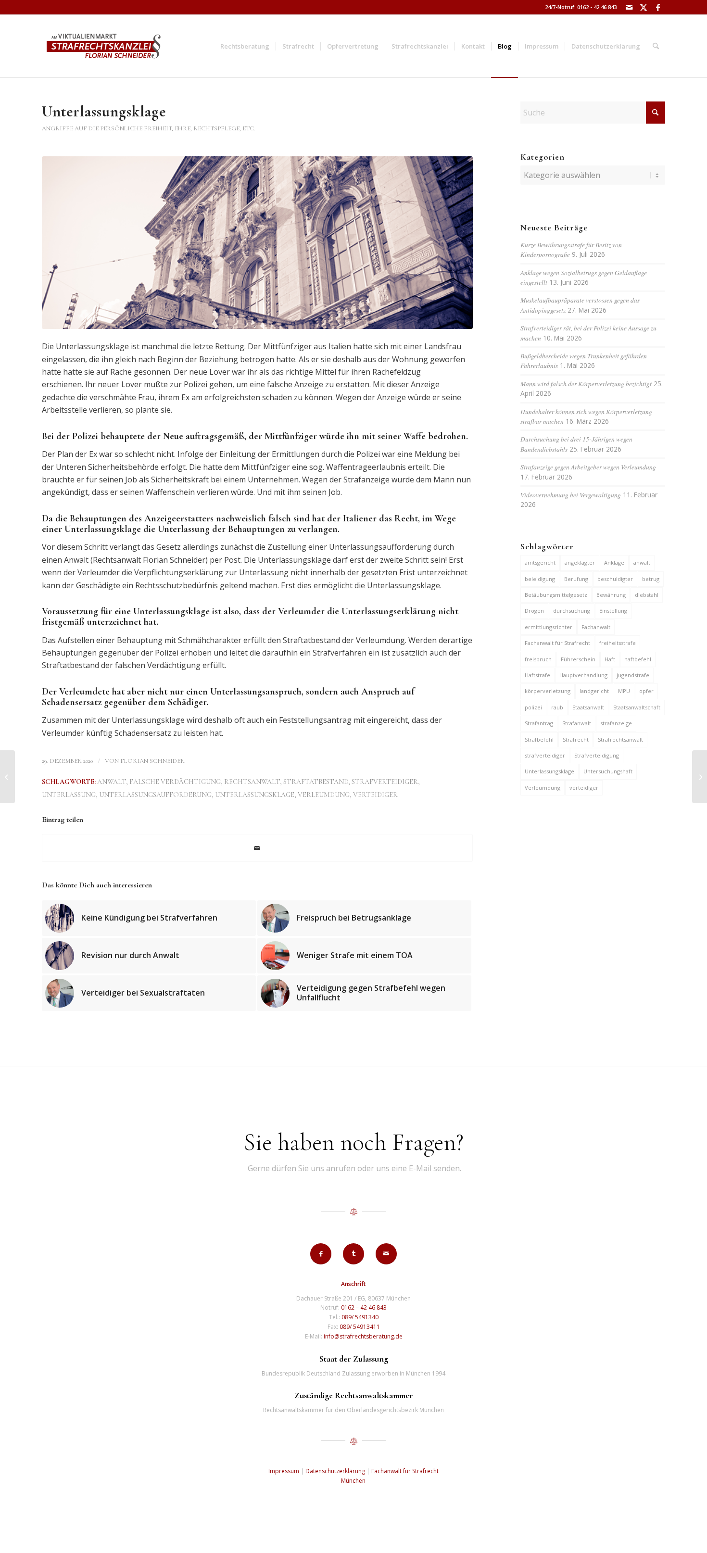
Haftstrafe (537, 675)
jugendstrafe (633, 675)
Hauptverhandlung (583, 675)
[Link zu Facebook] (658, 7)
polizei (533, 707)
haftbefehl (637, 659)
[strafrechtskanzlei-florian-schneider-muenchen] (103, 46)
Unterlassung (69, 795)
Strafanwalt (576, 723)
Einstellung (613, 610)
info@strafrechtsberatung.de (363, 1336)
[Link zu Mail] (629, 7)
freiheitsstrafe (617, 642)
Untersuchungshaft (607, 771)
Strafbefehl (539, 739)
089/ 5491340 (360, 1317)
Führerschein (578, 659)
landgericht (594, 690)
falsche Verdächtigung (175, 782)
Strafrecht (576, 739)
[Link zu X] (643, 7)
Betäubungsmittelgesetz (556, 594)
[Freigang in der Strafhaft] (7, 776)
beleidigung (540, 578)
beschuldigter (615, 578)
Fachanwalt (595, 627)
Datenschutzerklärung (335, 1471)
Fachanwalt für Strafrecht (557, 642)
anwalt (111, 782)
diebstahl (646, 594)
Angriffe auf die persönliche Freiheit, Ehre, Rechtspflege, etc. (148, 128)
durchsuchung (571, 610)
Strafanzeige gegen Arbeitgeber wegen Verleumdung (588, 466)
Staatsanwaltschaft (636, 707)
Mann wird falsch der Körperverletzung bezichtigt (586, 383)
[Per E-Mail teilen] (257, 847)
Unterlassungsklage (254, 795)
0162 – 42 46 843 (364, 1307)
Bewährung (611, 594)
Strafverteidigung (596, 755)
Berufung (576, 578)
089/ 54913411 (360, 1327)
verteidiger (375, 795)
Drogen (534, 610)
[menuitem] (245, 46)
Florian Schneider (152, 761)
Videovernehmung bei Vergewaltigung (570, 494)
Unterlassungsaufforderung (155, 795)
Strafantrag (539, 723)
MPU (624, 690)
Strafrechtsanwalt (620, 739)
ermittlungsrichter (548, 627)
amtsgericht (540, 562)
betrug (650, 578)
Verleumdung (324, 795)
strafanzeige (616, 723)
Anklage (614, 562)
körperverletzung (547, 690)
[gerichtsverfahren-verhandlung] (257, 242)
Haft (610, 659)
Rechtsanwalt (252, 782)
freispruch (538, 659)
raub (557, 707)
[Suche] (655, 46)
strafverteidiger (385, 782)
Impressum (283, 1471)
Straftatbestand (315, 782)
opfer (646, 690)
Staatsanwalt (588, 707)
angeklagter (580, 562)
